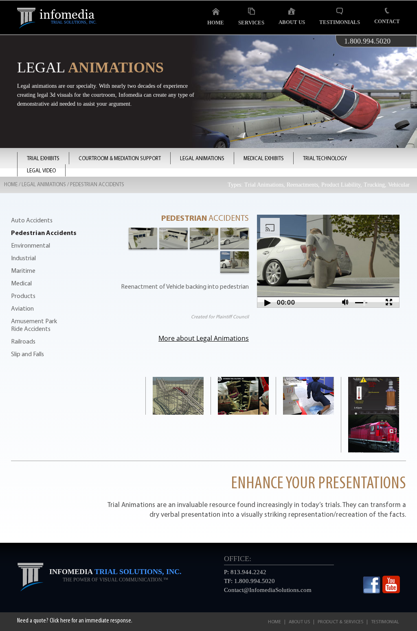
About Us (292, 22)
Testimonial (385, 622)
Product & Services (340, 622)
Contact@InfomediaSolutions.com (268, 590)
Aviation (22, 309)
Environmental (30, 246)
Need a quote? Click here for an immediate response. (74, 621)
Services (251, 23)
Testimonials (339, 22)
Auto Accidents (32, 221)
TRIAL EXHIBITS (43, 158)
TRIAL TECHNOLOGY (325, 158)
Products (23, 296)
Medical (21, 284)
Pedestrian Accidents (44, 233)
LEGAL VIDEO (41, 171)
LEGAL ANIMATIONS (202, 158)
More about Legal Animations (203, 338)
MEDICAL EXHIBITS (264, 158)
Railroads (23, 342)
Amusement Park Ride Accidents (34, 325)
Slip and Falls (27, 354)
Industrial (23, 258)
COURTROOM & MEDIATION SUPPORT (120, 158)
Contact (387, 21)
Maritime (23, 271)
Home (215, 23)
